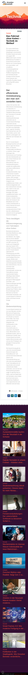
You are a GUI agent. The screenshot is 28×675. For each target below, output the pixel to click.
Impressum (17, 674)
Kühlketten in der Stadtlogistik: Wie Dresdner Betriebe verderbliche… (14, 654)
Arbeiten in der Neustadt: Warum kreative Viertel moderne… (13, 600)
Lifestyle (5, 458)
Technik (8, 33)
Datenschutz (23, 674)
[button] (8, 395)
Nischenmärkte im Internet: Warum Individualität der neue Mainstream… (14, 546)
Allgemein (5, 429)
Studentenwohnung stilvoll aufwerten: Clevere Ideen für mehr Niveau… (13, 488)
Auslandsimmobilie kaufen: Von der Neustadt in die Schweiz (14, 434)
